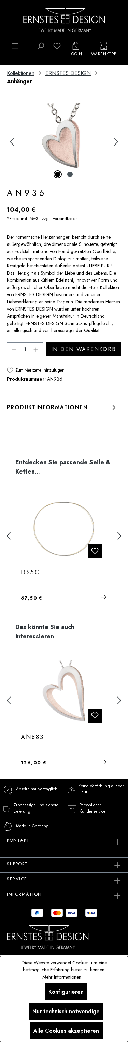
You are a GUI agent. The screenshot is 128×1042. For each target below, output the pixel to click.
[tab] (62, 407)
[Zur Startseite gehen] (64, 19)
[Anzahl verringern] (14, 349)
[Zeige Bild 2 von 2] (70, 174)
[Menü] (15, 46)
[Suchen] (40, 46)
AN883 (32, 737)
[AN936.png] (64, 141)
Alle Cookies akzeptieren (66, 1031)
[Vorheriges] (12, 142)
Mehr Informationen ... (64, 977)
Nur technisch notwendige (66, 1011)
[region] (64, 141)
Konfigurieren (66, 992)
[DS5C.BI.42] (64, 529)
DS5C (30, 572)
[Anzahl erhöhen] (36, 349)
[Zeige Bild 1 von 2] (57, 174)
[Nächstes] (116, 142)
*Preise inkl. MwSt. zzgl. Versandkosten (42, 219)
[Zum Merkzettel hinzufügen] (95, 551)
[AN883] (64, 694)
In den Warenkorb (83, 349)
